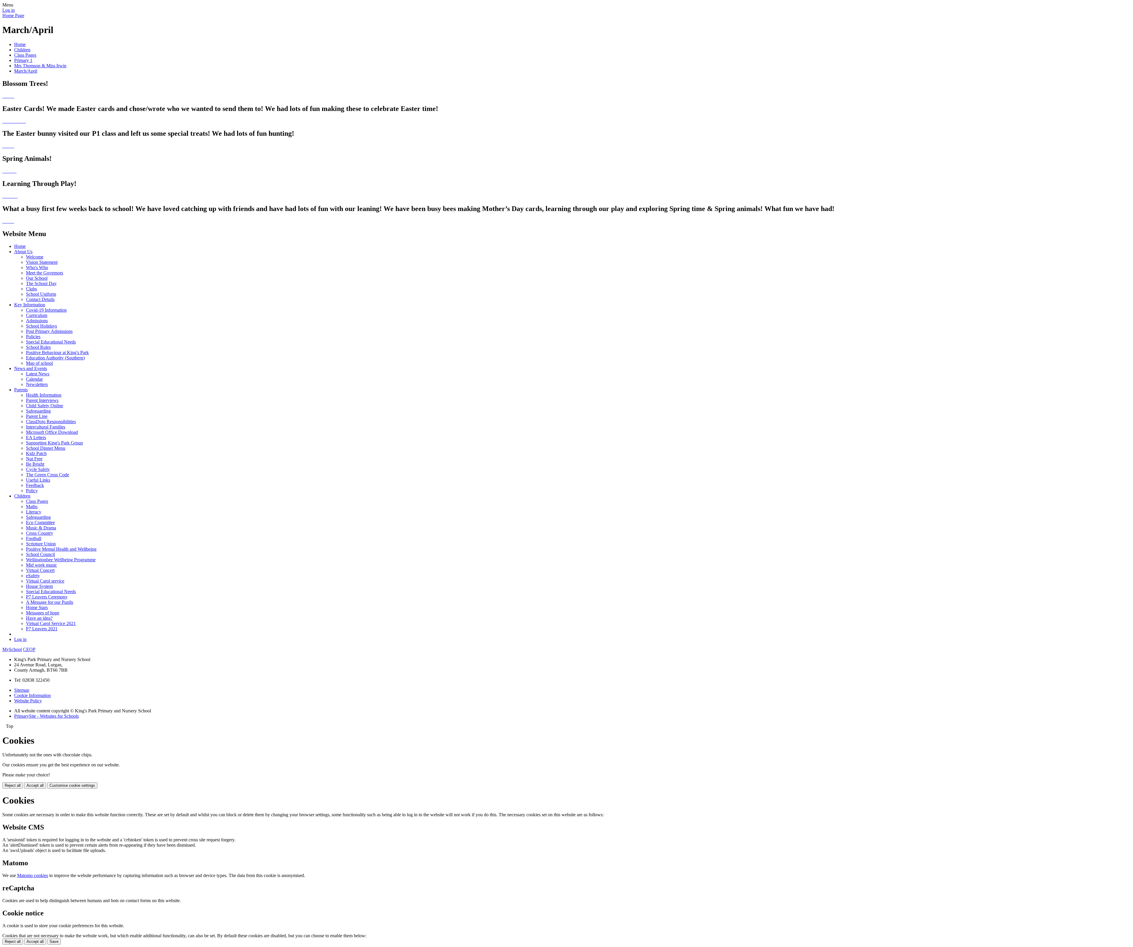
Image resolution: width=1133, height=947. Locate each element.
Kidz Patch (36, 453)
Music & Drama (41, 527)
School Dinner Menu (45, 448)
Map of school (39, 363)
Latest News (37, 373)
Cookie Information (32, 695)
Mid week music (41, 564)
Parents (21, 389)
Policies (33, 336)
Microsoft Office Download (52, 432)
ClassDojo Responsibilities (51, 421)
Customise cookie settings (72, 785)
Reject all (13, 785)
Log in (8, 10)
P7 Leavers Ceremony (47, 596)
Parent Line (37, 416)
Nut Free (34, 458)
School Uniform (41, 294)
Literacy (33, 511)
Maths (31, 506)
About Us (23, 251)
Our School (37, 278)
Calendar (34, 379)
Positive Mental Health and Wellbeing (61, 549)
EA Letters (36, 437)
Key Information (29, 304)
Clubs (31, 288)
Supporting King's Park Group (54, 442)
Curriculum (36, 315)
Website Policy (28, 700)
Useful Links (38, 480)
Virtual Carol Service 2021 (51, 623)
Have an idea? (39, 618)
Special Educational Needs (51, 341)
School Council (40, 554)
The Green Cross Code (47, 474)
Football (33, 538)
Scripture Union (41, 543)
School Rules (38, 347)
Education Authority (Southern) (55, 357)
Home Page (13, 15)
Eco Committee (40, 522)
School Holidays (41, 325)
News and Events (30, 368)
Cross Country (39, 533)
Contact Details (40, 299)
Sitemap (21, 690)
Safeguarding (38, 410)
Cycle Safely (38, 469)
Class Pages (25, 55)
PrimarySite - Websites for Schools (46, 716)
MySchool (12, 649)
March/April (25, 70)
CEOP (29, 649)
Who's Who (37, 267)
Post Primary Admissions (49, 331)
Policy (32, 490)
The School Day (41, 283)
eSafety (33, 575)
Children (22, 49)
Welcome (34, 256)
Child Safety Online (44, 405)
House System (39, 586)
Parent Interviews (42, 400)
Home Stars (37, 607)
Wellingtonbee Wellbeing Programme (61, 559)
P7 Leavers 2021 (42, 628)
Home (20, 44)
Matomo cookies (32, 875)
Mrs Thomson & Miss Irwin (40, 65)
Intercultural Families (45, 426)
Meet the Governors (44, 272)
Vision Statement (42, 262)
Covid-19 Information (46, 310)
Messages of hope (42, 612)
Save (54, 941)
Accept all (35, 785)
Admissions (37, 320)
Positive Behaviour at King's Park (57, 352)
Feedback (35, 485)
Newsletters (37, 384)
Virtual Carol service (45, 580)
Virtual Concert (40, 570)
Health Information (43, 395)
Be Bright (35, 464)
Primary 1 (23, 60)
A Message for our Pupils (49, 602)
